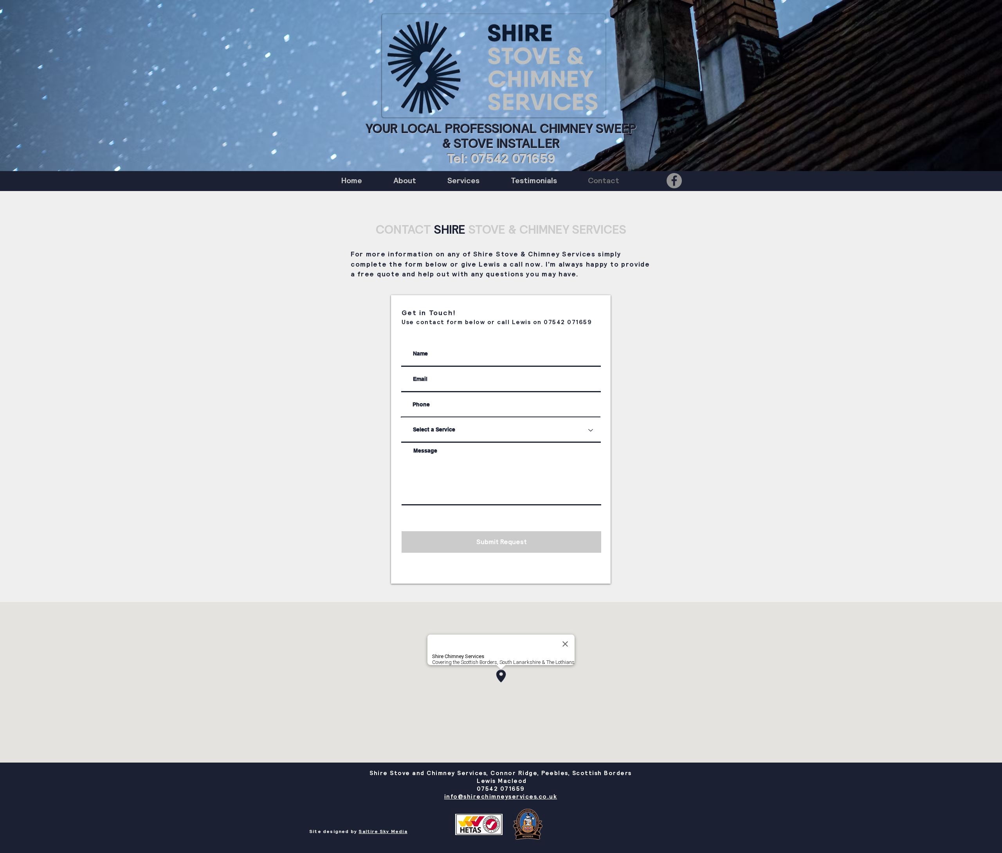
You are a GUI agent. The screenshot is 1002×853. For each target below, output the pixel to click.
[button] (463, 180)
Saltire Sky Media (383, 831)
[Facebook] (674, 180)
